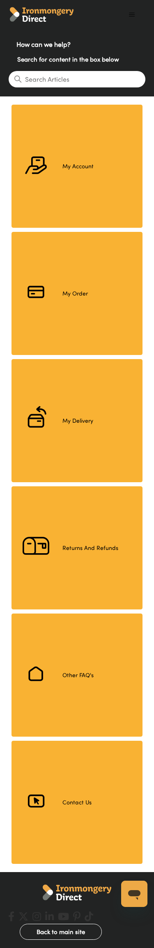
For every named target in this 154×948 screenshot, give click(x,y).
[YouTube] (63, 916)
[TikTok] (89, 916)
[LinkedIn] (49, 916)
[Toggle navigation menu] (131, 14)
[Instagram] (36, 916)
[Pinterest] (76, 916)
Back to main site (61, 931)
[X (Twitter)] (23, 916)
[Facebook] (11, 916)
